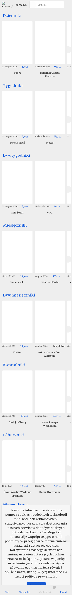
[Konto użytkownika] (67, 5)
